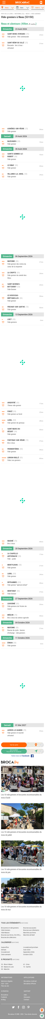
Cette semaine (6, 954)
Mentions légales (6, 981)
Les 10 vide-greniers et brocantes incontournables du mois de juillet (21, 833)
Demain (3, 950)
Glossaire (27, 997)
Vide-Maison (5, 933)
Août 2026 (26, 950)
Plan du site (5, 986)
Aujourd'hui (5, 947)
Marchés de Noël (29, 935)
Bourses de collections (8, 937)
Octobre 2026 (28, 954)
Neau (27, 14)
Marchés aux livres (29, 933)
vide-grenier (35, 14)
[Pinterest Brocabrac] (30, 1008)
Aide (25, 995)
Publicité (4, 997)
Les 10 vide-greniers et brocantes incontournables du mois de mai (21, 908)
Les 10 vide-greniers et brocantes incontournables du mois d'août (21, 796)
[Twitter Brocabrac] (14, 1008)
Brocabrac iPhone (30, 983)
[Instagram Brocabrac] (25, 1008)
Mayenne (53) (19, 14)
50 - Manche (5, 969)
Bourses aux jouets (29, 928)
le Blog (3, 999)
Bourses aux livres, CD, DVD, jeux (11, 935)
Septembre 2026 (28, 952)
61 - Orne (26, 964)
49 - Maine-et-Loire (7, 967)
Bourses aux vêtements (31, 930)
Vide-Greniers (5, 930)
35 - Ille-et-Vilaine (6, 964)
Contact (26, 999)
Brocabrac (4, 995)
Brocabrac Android (30, 981)
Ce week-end (5, 952)
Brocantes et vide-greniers (10, 928)
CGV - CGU (4, 983)
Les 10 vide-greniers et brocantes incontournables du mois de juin (21, 871)
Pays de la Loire (7, 14)
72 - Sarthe (27, 967)
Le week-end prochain (30, 947)
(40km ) (28, 23)
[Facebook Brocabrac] (20, 1008)
